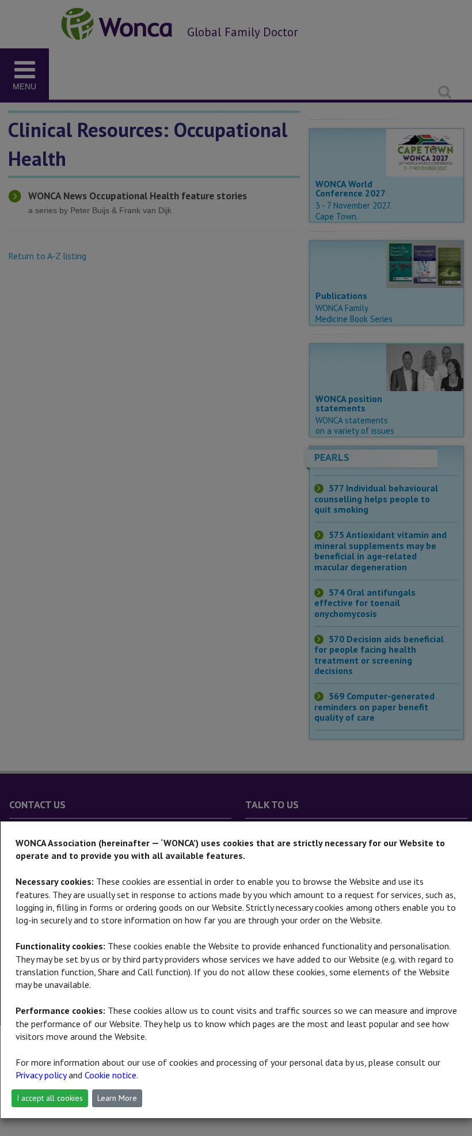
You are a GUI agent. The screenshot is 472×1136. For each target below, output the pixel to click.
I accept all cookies (50, 1098)
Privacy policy (41, 1075)
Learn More (117, 1098)
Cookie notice (110, 1075)
